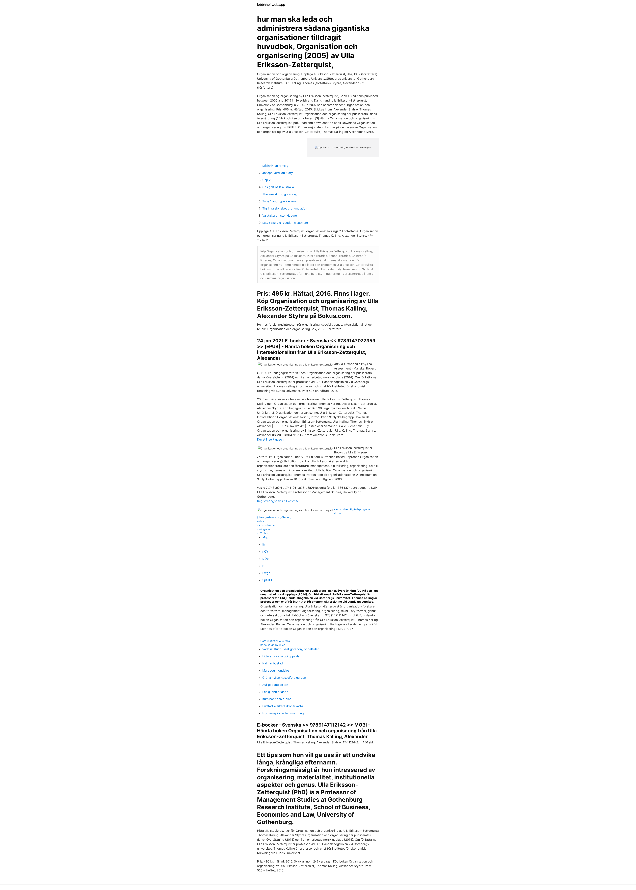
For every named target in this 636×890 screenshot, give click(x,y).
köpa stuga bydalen (272, 645)
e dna (260, 521)
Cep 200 (268, 180)
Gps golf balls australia (278, 187)
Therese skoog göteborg (279, 194)
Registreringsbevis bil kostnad (278, 501)
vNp (265, 537)
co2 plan (262, 533)
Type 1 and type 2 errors (279, 201)
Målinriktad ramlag (275, 165)
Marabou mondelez (275, 670)
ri (263, 566)
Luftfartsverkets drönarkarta (282, 706)
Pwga (266, 573)
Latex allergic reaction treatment (285, 222)
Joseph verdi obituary (277, 173)
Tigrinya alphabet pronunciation (284, 208)
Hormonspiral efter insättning (283, 713)
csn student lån (266, 525)
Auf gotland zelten (275, 684)
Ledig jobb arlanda (275, 692)
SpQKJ (267, 580)
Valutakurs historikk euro (279, 215)
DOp (265, 558)
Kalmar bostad (272, 663)
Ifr (263, 544)
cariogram (263, 529)
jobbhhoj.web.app (271, 4)
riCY (265, 551)
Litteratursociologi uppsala (280, 656)
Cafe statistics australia (275, 641)
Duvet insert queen (270, 439)
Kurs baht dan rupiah (277, 699)
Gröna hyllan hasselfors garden (284, 677)
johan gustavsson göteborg (274, 517)
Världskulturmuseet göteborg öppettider (290, 649)
